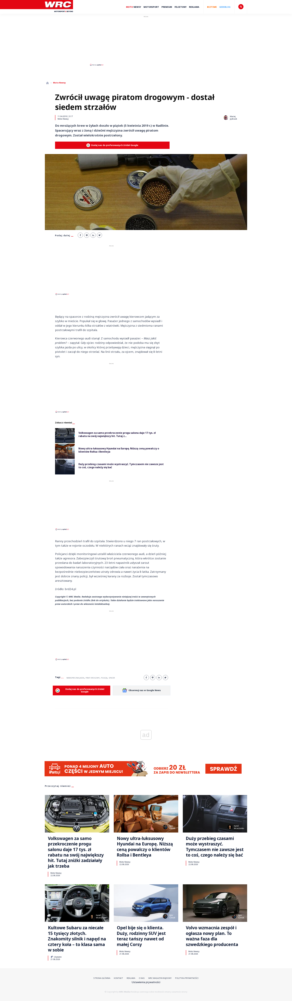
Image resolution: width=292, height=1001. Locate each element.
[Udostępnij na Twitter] (99, 235)
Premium (167, 6)
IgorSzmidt (172, 827)
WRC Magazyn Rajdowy (160, 978)
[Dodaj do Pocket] (86, 235)
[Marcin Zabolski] (94, 827)
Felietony (180, 6)
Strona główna (101, 978)
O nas (142, 978)
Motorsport (151, 6)
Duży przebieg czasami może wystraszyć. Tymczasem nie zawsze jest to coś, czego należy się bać (215, 847)
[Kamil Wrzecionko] (230, 827)
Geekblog (224, 6)
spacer (112, 678)
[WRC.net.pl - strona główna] (47, 82)
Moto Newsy (63, 119)
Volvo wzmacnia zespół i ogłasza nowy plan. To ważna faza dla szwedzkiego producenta (212, 936)
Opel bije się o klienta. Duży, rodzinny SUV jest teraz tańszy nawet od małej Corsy (141, 936)
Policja (104, 678)
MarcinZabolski (102, 827)
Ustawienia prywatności (146, 982)
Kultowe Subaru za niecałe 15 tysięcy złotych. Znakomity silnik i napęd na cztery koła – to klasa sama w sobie (77, 939)
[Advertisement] (146, 41)
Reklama (194, 6)
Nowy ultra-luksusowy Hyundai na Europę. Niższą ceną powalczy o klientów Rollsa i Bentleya (145, 847)
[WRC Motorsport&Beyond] (59, 13)
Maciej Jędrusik (233, 117)
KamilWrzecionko (239, 827)
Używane (57, 957)
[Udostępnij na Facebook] (80, 235)
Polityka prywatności (186, 978)
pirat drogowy (93, 678)
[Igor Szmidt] (165, 827)
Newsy (133, 6)
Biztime (212, 6)
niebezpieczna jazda (75, 678)
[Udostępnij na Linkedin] (93, 235)
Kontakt (118, 978)
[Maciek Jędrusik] (226, 117)
